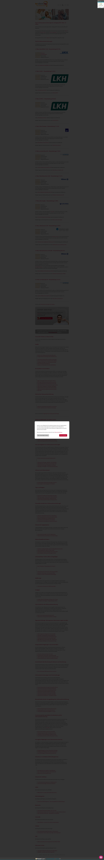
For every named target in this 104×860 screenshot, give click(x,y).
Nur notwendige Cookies (43, 435)
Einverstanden (63, 435)
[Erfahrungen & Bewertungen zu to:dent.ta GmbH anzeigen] (101, 4)
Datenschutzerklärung (58, 432)
